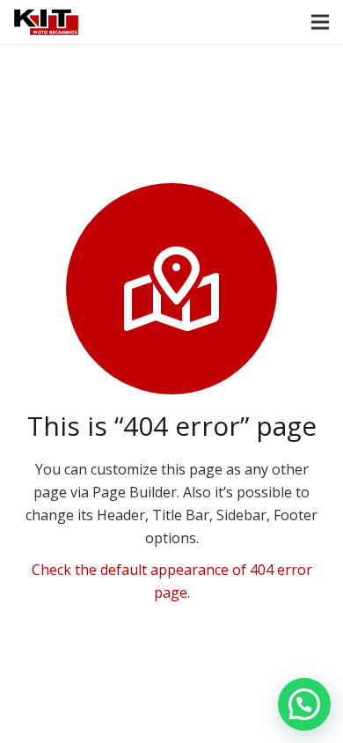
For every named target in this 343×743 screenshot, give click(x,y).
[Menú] (320, 22)
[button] (304, 704)
